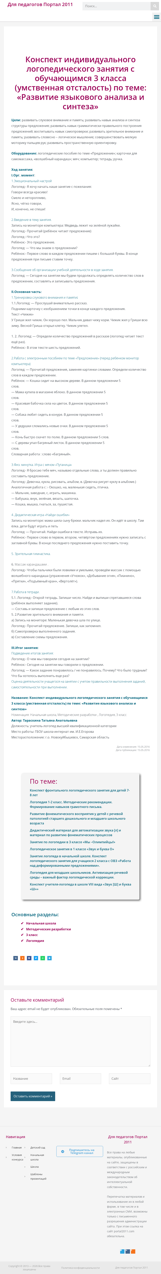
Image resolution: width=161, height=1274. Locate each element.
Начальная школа (41, 923)
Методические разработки (48, 929)
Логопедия (35, 941)
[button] (156, 17)
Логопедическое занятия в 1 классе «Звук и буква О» (72, 849)
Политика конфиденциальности (80, 1267)
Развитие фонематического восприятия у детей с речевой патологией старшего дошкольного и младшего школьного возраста (77, 818)
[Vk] (127, 1251)
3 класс (32, 935)
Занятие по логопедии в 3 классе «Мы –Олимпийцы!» (72, 842)
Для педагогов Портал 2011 (40, 4)
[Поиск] (155, 6)
